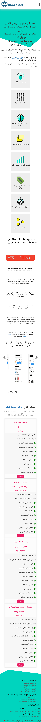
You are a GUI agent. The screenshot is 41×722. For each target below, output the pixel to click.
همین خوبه (20, 476)
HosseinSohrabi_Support (16, 711)
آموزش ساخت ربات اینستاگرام (28, 699)
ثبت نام (16, 52)
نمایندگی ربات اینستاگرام (29, 685)
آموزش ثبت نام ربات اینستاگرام (27, 701)
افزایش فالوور (17, 58)
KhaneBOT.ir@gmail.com (32, 711)
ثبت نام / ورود (32, 697)
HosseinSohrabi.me (24, 717)
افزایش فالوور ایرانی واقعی (28, 691)
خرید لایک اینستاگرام (30, 687)
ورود (26, 52)
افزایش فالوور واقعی (30, 689)
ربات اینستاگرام (14, 407)
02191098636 (35, 717)
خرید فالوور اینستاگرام (30, 683)
